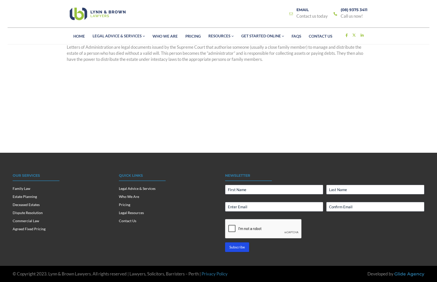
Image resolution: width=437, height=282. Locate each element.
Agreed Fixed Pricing (29, 229)
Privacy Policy (215, 273)
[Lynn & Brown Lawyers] (98, 14)
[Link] (291, 14)
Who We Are (129, 196)
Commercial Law (26, 221)
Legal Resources (131, 213)
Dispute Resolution (28, 213)
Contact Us (127, 221)
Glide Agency (409, 273)
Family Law (21, 188)
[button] (143, 36)
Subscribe (237, 247)
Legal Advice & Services (137, 188)
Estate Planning (25, 196)
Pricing (124, 204)
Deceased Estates (26, 204)
